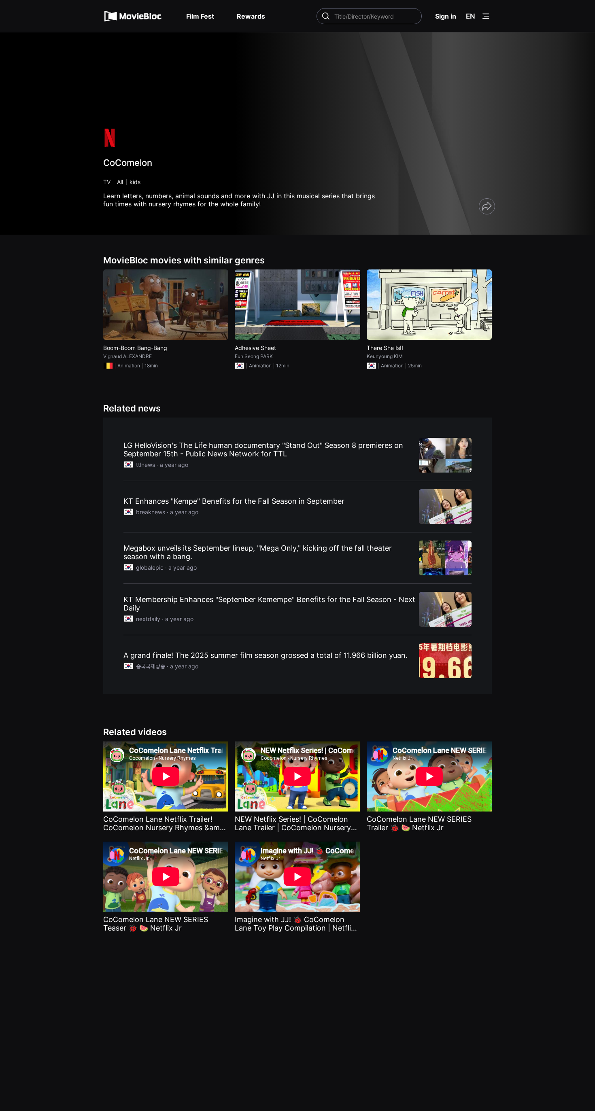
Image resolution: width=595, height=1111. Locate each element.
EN (470, 16)
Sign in (445, 16)
